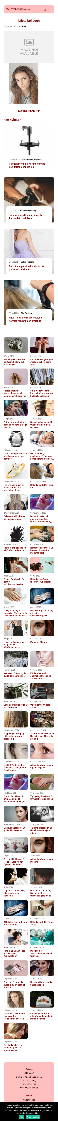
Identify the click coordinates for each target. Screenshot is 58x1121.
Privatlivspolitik (33, 1117)
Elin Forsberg (26, 313)
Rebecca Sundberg (28, 210)
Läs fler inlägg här (29, 110)
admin (23, 26)
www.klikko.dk (31, 1087)
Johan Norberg (27, 262)
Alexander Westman (33, 159)
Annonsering (29, 1100)
